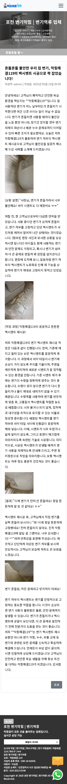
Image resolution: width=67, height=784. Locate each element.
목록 (56, 685)
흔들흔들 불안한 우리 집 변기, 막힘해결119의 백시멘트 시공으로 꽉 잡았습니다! (15, 52)
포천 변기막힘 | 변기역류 (29, 22)
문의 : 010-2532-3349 (14, 770)
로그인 (9, 721)
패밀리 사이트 (31, 742)
